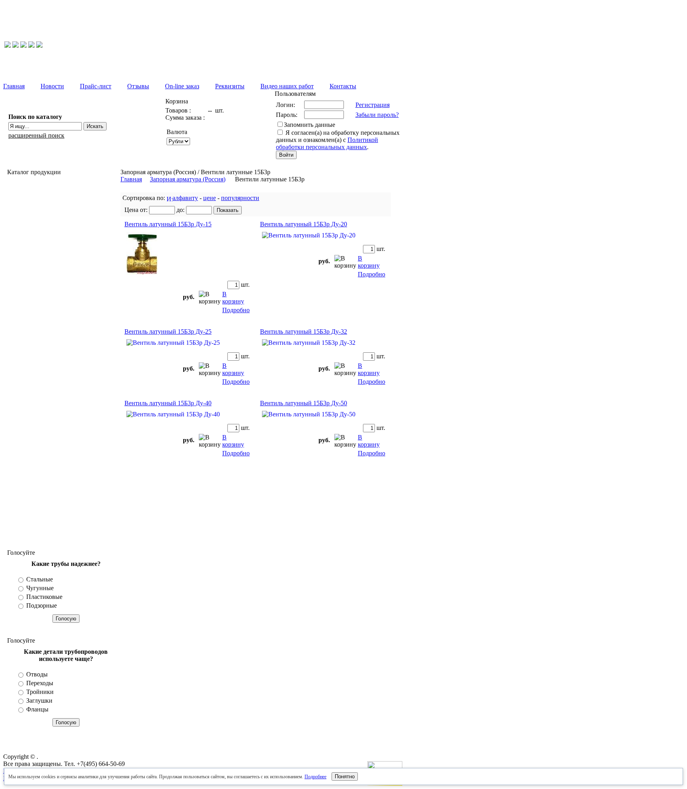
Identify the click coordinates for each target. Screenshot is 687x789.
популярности (240, 197)
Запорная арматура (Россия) (187, 179)
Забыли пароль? (377, 114)
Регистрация (372, 104)
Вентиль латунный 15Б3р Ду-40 (168, 403)
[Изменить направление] (170, 197)
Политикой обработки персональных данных (327, 143)
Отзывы (138, 86)
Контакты (343, 86)
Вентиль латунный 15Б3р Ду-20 (303, 224)
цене (209, 197)
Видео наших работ (287, 86)
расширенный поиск (36, 135)
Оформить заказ (223, 137)
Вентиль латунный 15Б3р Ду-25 (168, 331)
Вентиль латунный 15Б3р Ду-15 (168, 224)
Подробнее (315, 776)
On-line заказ (182, 86)
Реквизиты (230, 86)
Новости (52, 86)
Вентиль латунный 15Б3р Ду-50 (303, 403)
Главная (14, 86)
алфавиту (185, 197)
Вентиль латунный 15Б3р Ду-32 (303, 331)
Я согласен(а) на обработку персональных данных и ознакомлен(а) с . (338, 139)
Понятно (345, 776)
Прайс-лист (95, 86)
